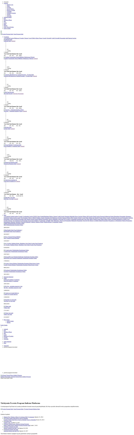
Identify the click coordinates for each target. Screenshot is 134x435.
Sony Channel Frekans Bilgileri (11, 238)
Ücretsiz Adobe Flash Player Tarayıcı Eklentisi (15, 419)
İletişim (5, 25)
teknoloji (97, 218)
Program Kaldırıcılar (105, 216)
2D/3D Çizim (36, 216)
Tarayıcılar (60, 219)
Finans (40, 38)
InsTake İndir (7, 128)
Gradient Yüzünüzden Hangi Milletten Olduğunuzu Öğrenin (18, 58)
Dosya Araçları (78, 216)
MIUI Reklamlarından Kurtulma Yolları (13, 225)
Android (6, 3)
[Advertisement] (67, 360)
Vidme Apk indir (8, 314)
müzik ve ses (10, 4)
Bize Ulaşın (6, 319)
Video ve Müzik (32, 218)
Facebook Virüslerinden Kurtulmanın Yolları (14, 271)
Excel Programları (66, 220)
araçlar (98, 219)
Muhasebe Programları (76, 220)
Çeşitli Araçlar (60, 216)
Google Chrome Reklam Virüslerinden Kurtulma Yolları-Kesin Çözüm (21, 265)
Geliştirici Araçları (11, 13)
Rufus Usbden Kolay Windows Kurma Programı (16, 425)
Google (44, 38)
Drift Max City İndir (9, 199)
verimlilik (9, 11)
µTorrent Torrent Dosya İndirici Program (21, 376)
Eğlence (85, 216)
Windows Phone (8, 20)
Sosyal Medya (10, 9)
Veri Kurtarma (24, 218)
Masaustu (13, 222)
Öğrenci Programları (127, 220)
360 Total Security (8, 93)
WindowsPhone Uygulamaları (51, 222)
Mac (5, 21)
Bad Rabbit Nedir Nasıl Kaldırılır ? (12, 231)
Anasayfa (6, 345)
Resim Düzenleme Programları (117, 216)
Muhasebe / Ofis (58, 220)
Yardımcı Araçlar (40, 218)
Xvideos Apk (7, 422)
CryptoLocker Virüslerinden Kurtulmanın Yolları (16, 251)
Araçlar (8, 14)
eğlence (106, 219)
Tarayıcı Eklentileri (53, 219)
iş (122, 219)
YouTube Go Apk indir (9, 301)
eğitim (102, 219)
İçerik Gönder (7, 28)
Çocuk (30, 38)
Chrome (26, 38)
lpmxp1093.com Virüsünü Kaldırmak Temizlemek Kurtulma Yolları (20, 258)
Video (8, 6)
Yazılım (75, 218)
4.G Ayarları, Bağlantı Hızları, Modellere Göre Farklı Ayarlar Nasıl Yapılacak (22, 245)
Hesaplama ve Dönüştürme (115, 220)
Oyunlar (9, 7)
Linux (5, 23)
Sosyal (29, 220)
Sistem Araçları (13, 218)
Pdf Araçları (90, 216)
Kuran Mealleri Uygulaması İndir (12, 146)
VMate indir (7, 307)
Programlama (7, 222)
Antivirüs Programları (18, 93)
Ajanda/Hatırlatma (44, 216)
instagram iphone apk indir (10, 431)
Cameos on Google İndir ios (11, 294)
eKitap (37, 38)
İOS (5, 18)
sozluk (18, 218)
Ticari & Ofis (86, 220)
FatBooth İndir (7, 41)
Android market (7, 17)
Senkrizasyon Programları (21, 220)
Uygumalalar (73, 219)
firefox (104, 218)
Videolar (33, 222)
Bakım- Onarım (53, 216)
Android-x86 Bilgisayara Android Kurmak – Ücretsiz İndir (18, 76)
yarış (13, 220)
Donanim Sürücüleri (70, 216)
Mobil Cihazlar (93, 219)
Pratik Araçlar (96, 216)
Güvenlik (9, 16)
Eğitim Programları (103, 220)
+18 (5, 38)
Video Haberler (7, 341)
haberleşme (119, 219)
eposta (36, 219)
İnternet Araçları (72, 38)
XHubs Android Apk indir (10, 428)
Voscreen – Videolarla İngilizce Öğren (13, 111)
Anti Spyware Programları (121, 218)
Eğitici (33, 38)
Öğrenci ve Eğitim (93, 220)
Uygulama (6, 36)
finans (109, 219)
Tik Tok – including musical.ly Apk (12, 287)
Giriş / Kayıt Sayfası (9, 27)
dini (93, 218)
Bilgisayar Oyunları (19, 38)
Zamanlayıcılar (48, 218)
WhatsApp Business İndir (10, 164)
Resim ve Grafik (11, 10)
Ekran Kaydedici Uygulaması (11, 281)
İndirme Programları (43, 219)
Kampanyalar (80, 219)
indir (67, 38)
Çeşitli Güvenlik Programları (58, 38)
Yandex (60, 222)
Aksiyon (64, 218)
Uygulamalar (26, 216)
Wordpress (18, 222)
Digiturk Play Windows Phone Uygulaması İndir (16, 417)
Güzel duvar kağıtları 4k (10, 181)
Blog (5, 24)
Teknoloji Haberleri (26, 222)
